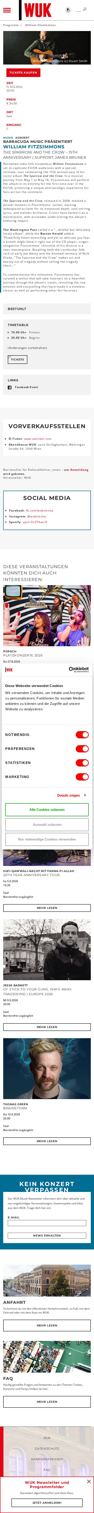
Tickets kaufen (23, 72)
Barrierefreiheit (47, 1459)
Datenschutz (47, 1448)
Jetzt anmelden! (47, 1502)
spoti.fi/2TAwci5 (35, 522)
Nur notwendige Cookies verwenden (47, 839)
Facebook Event (26, 387)
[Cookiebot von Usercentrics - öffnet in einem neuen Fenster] (69, 670)
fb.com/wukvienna (39, 510)
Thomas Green (15, 1104)
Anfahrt (14, 1302)
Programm (11, 25)
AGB (47, 1438)
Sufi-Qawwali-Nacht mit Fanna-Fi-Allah (38, 871)
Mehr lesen (47, 908)
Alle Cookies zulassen (47, 810)
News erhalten (47, 1235)
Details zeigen (68, 795)
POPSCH (10, 651)
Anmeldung (79, 470)
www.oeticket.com (38, 439)
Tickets (17, 359)
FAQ (8, 1378)
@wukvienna (36, 516)
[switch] (82, 748)
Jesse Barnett (15, 985)
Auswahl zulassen (47, 824)
